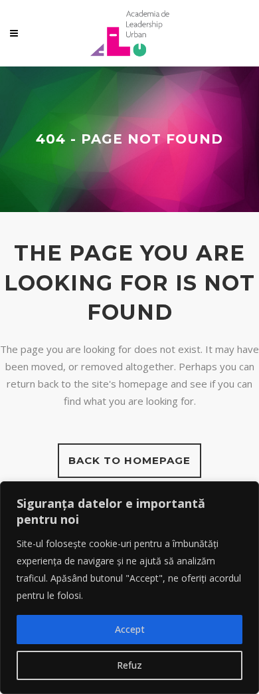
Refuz (129, 665)
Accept (130, 629)
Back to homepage (129, 460)
